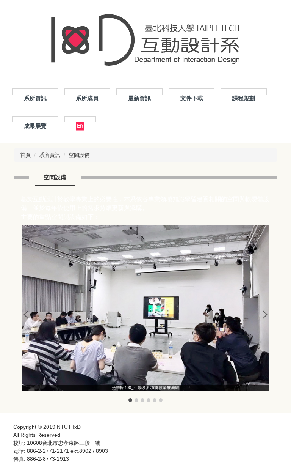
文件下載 (191, 98)
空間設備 (79, 155)
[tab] (130, 400)
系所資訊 (49, 155)
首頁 (25, 155)
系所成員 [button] (87, 98)
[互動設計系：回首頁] (146, 41)
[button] (27, 314)
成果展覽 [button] (35, 126)
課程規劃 (243, 98)
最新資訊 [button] (139, 98)
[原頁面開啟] (80, 126)
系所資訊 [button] (35, 98)
